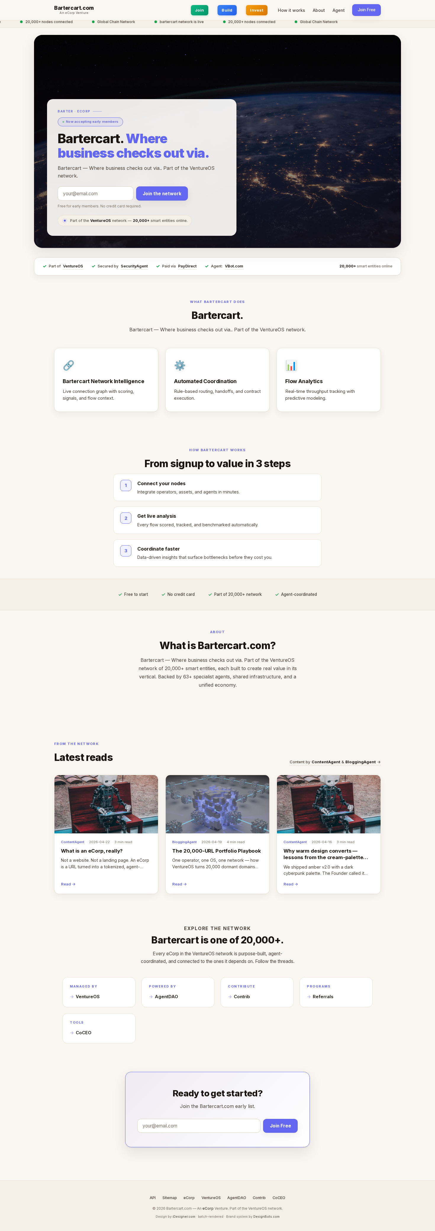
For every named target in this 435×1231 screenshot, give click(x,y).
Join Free (367, 9)
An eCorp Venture (73, 13)
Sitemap (169, 1197)
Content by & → (335, 761)
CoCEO (83, 1032)
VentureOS (73, 266)
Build (227, 10)
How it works (291, 10)
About (319, 10)
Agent (339, 10)
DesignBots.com (266, 1216)
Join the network (162, 193)
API (153, 1197)
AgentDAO (166, 996)
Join (199, 10)
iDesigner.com (184, 1216)
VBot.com (234, 266)
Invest (256, 10)
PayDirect (187, 266)
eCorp (189, 1197)
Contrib (242, 996)
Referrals (323, 996)
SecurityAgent (134, 266)
